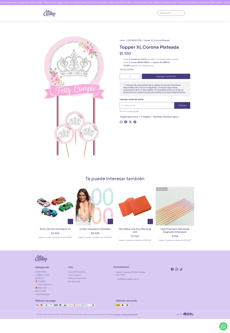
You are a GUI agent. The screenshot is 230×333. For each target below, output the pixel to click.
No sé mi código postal (129, 111)
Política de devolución (77, 278)
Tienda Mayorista (42, 294)
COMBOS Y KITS (42, 275)
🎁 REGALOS (40, 288)
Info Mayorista (74, 281)
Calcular (182, 105)
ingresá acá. (117, 314)
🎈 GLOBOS (40, 281)
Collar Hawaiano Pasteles (95, 229)
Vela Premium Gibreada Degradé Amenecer (175, 230)
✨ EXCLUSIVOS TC (43, 284)
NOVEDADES (40, 272)
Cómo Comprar (74, 275)
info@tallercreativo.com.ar (128, 279)
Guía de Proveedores (77, 272)
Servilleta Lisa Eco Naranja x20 (135, 230)
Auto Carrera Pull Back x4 (55, 229)
